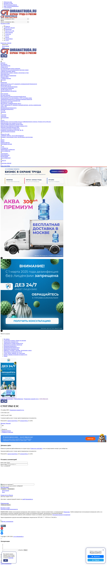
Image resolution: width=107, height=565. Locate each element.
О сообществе (4, 148)
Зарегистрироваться (6, 563)
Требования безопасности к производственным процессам (16, 99)
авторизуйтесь (24, 420)
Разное (5, 356)
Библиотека (8, 29)
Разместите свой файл (36, 448)
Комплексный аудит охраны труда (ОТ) (11, 123)
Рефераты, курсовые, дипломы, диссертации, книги (18, 350)
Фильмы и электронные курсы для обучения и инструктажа (17, 137)
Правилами (67, 512)
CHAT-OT (3, 160)
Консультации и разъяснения (8, 75)
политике (10, 557)
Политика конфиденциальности (9, 509)
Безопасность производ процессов (13, 344)
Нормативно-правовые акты (11, 349)
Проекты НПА (5, 77)
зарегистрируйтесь (13, 420)
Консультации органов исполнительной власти (13, 96)
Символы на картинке (7, 484)
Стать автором (8, 7)
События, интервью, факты (8, 71)
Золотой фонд (9, 38)
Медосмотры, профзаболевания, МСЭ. (11, 103)
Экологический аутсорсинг (8, 131)
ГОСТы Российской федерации (9, 86)
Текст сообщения (5, 466)
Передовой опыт (5, 74)
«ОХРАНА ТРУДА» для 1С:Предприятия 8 (12, 135)
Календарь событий (9, 27)
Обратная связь (8, 2)
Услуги (7, 35)
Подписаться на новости (10, 4)
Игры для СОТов (5, 166)
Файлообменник (5, 155)
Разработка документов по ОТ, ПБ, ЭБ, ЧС (12, 130)
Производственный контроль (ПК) (10, 127)
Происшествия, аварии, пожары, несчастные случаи (15, 72)
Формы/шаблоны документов (8, 91)
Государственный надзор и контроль (10, 68)
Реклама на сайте (8, 3)
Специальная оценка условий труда (10, 128)
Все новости (4, 64)
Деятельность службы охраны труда (13, 343)
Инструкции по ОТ (6, 85)
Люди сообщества (5, 151)
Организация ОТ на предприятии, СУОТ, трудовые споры (16, 98)
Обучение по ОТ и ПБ (7, 102)
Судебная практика (6, 78)
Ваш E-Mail (4, 464)
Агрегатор (8, 34)
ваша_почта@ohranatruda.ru (11, 6)
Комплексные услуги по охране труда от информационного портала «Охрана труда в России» (26, 121)
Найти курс (90, 438)
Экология (3, 112)
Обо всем (3, 79)
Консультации (9, 32)
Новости (7, 26)
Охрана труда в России (7, 495)
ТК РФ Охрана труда (6, 89)
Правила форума (5, 142)
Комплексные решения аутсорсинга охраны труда (14, 126)
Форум (7, 37)
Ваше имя (4, 462)
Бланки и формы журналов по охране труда (15, 354)
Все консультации (5, 95)
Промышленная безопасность (8, 107)
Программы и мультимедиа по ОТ (13, 351)
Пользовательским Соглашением (61, 514)
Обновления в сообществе (8, 149)
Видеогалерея (4, 156)
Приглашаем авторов (6, 144)
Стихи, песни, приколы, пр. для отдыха (14, 353)
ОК (5, 560)
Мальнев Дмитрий (6, 423)
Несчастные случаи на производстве (10, 100)
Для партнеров (5, 117)
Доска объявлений (5, 157)
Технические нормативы (7, 88)
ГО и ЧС (3, 110)
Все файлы (7, 339)
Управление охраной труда (17, 410)
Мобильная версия (5, 504)
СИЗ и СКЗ (4, 106)
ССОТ (7, 40)
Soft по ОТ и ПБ (9, 31)
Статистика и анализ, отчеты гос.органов (15, 340)
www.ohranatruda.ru (18, 536)
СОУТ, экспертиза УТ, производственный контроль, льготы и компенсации (21, 105)
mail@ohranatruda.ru (27, 499)
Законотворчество (5, 65)
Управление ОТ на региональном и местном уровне (15, 70)
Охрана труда (4, 67)
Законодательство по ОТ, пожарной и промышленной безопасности (19, 84)
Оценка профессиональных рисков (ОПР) (12, 124)
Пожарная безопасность (7, 109)
